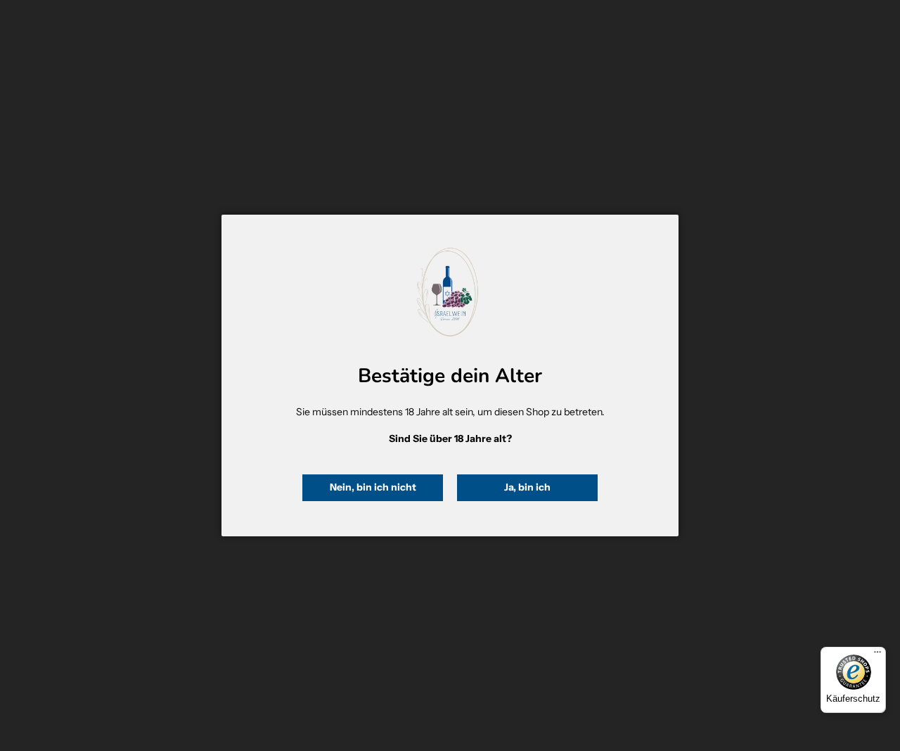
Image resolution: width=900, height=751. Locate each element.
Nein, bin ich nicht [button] (373, 487)
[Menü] (877, 655)
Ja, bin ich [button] (527, 487)
